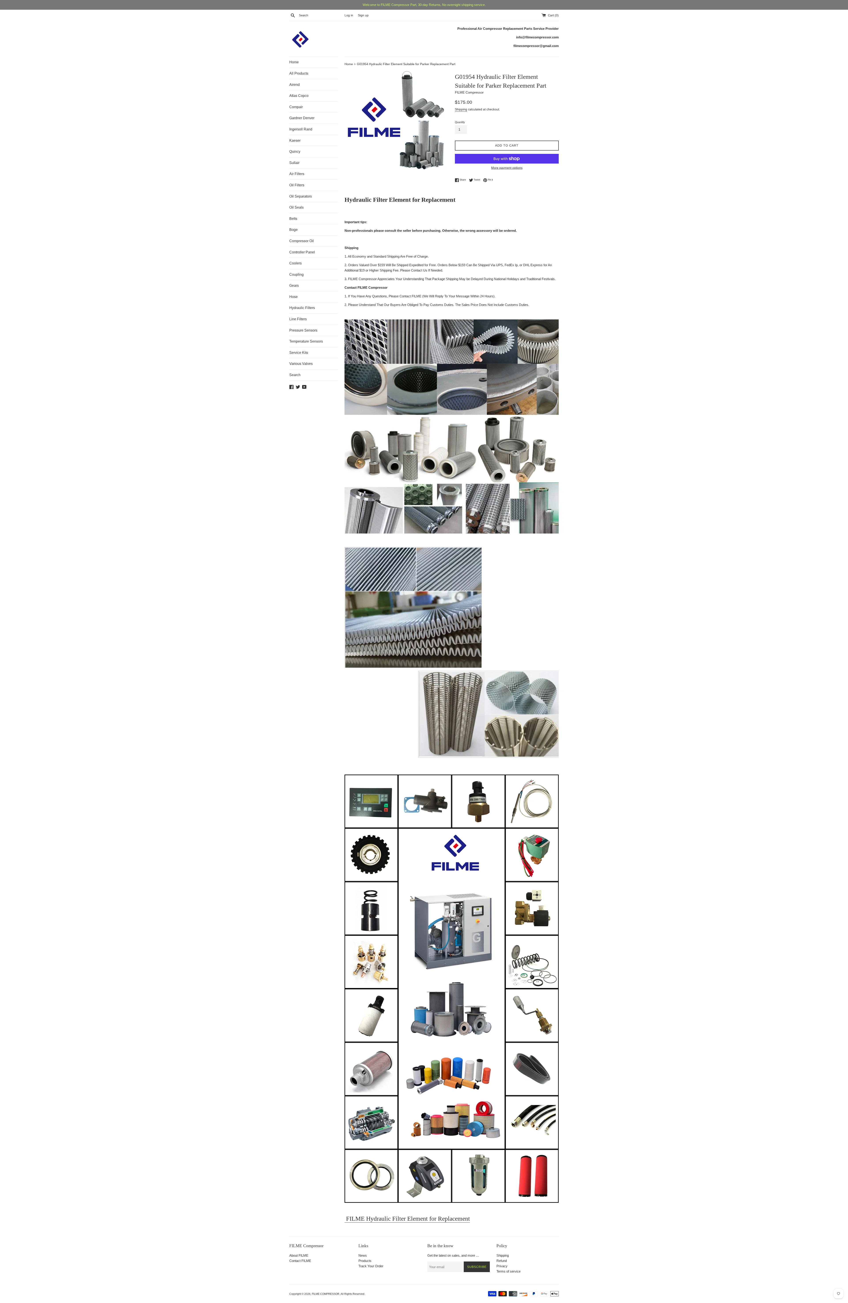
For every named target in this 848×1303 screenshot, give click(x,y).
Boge (293, 230)
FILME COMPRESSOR (325, 1293)
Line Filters (298, 319)
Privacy (501, 1266)
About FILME (298, 1255)
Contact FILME (300, 1261)
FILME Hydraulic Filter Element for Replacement (407, 1218)
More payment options (506, 168)
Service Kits (298, 353)
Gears (294, 285)
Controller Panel (302, 252)
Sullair (294, 163)
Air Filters (296, 174)
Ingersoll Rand (300, 129)
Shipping (461, 109)
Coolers (295, 263)
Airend (294, 85)
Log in (348, 15)
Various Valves (301, 364)
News (362, 1255)
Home (294, 62)
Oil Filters (296, 185)
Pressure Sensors (303, 330)
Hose (293, 297)
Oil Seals (296, 207)
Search (295, 375)
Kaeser (295, 140)
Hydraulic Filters (302, 308)
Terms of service (508, 1271)
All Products (298, 73)
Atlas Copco (299, 96)
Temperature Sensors (306, 341)
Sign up (363, 15)
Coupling (296, 274)
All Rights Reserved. (353, 1293)
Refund (501, 1261)
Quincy (294, 151)
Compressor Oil (301, 241)
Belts (293, 219)
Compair (296, 107)
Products (364, 1261)
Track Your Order (370, 1266)
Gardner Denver (301, 118)
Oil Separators (300, 196)
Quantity (460, 122)
